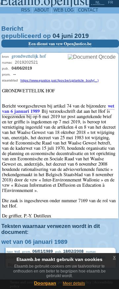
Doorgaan (45, 283)
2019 (81, 35)
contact (88, 10)
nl (98, 2)
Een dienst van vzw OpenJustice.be (60, 44)
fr (110, 2)
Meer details (74, 283)
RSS (25, 10)
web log (64, 10)
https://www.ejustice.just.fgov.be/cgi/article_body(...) (59, 80)
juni (67, 35)
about (41, 10)
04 (56, 35)
